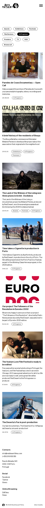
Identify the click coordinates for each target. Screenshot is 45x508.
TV (18, 39)
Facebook (6, 477)
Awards (7, 29)
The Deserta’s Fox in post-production (20, 422)
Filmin (4, 495)
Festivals (32, 29)
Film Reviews (8, 34)
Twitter (5, 480)
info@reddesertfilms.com (12, 453)
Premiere (7, 39)
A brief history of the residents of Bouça (21, 136)
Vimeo (4, 482)
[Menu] (41, 5)
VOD (26, 39)
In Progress (23, 34)
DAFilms (5, 493)
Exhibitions (19, 29)
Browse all (8, 44)
